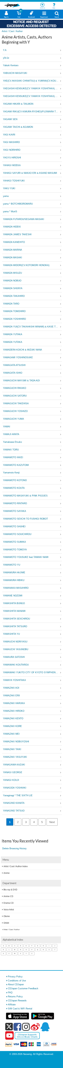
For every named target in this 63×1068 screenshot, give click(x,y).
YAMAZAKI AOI (11, 688)
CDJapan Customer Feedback (23, 988)
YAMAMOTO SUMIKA (14, 542)
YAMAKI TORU (11, 449)
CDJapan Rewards (17, 1000)
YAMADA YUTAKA (12, 334)
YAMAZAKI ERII (11, 695)
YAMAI (6, 426)
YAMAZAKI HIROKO (13, 711)
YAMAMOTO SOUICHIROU (17, 534)
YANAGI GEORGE (12, 772)
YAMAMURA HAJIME (14, 572)
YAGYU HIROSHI (12, 157)
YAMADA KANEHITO (14, 242)
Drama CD (9, 903)
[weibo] (35, 1026)
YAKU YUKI (9, 188)
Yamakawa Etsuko (12, 442)
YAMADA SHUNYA (12, 288)
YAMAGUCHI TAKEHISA (16, 403)
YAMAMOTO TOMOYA (15, 549)
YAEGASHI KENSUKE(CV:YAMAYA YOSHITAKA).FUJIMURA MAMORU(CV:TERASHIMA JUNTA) (32, 88)
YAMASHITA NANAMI (14, 611)
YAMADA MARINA (12, 249)
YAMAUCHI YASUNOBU (15, 649)
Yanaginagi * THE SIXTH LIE (18, 795)
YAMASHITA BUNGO (14, 603)
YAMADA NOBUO (12, 280)
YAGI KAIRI (9, 134)
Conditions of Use (17, 980)
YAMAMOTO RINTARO (15, 503)
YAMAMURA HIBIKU (13, 580)
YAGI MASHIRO (11, 142)
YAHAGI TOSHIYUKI (14, 180)
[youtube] (9, 1035)
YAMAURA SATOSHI (14, 657)
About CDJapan (16, 984)
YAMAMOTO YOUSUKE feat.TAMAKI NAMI (25, 557)
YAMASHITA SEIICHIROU (16, 618)
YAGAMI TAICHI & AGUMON (18, 127)
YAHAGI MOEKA (12, 165)
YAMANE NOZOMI (12, 595)
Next (52, 822)
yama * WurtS (10, 211)
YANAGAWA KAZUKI (14, 764)
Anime (7, 873)
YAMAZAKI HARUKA (14, 703)
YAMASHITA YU (11, 634)
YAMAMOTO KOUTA (14, 488)
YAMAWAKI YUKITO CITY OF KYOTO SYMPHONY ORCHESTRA (32, 672)
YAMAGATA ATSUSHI (14, 365)
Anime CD (8, 896)
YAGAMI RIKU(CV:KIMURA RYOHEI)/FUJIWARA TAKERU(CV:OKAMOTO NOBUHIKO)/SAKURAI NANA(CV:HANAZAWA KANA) (32, 111)
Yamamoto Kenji (11, 472)
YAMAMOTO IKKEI (13, 457)
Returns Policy (15, 996)
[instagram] (26, 1026)
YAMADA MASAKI (12, 257)
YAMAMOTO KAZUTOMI (16, 465)
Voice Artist (9, 909)
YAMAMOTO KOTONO (15, 480)
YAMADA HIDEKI (12, 226)
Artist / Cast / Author (12, 929)
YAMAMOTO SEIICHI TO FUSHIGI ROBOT (25, 518)
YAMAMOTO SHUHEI (14, 526)
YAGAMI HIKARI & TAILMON (18, 104)
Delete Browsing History (14, 848)
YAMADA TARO (11, 303)
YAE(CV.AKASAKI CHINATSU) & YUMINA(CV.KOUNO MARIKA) (32, 80)
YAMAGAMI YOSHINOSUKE (18, 357)
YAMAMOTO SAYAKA (14, 511)
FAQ (10, 992)
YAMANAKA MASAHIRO (16, 588)
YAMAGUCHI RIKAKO (14, 388)
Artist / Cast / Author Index (16, 866)
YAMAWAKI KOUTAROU (16, 664)
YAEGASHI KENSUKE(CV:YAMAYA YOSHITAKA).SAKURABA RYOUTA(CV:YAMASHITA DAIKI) (32, 96)
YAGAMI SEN (10, 119)
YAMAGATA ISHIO (12, 373)
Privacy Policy (15, 976)
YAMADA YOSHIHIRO (14, 319)
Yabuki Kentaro (10, 65)
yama (6, 196)
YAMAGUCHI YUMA (13, 419)
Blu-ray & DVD (10, 889)
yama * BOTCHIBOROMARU (18, 203)
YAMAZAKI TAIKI (12, 749)
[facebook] (17, 1026)
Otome (7, 916)
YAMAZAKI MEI (11, 734)
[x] (9, 1026)
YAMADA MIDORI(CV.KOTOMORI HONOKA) (26, 265)
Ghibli (6, 923)
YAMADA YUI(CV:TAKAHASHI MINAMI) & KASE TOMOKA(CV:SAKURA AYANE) (32, 326)
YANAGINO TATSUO (13, 810)
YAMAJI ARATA (11, 434)
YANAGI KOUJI (11, 780)
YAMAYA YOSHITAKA (14, 680)
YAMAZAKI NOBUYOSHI (16, 741)
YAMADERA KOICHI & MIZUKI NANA (22, 349)
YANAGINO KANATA (13, 803)
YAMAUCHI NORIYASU (15, 641)
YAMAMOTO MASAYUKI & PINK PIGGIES (25, 495)
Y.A (4, 50)
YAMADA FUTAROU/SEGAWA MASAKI (23, 219)
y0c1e (6, 58)
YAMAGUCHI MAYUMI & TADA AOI (21, 380)
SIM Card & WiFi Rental (20, 1008)
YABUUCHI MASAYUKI (15, 73)
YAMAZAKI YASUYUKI (15, 757)
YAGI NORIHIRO (11, 150)
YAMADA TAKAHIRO (14, 296)
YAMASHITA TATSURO (15, 626)
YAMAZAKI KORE (12, 726)
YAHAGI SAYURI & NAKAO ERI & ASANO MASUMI (30, 173)
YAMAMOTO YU (11, 564)
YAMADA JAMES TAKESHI (17, 234)
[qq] (45, 1026)
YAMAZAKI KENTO (13, 718)
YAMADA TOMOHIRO (14, 311)
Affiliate (12, 1004)
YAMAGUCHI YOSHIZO (15, 411)
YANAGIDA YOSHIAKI (14, 787)
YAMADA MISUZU (12, 273)
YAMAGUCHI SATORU (15, 395)
